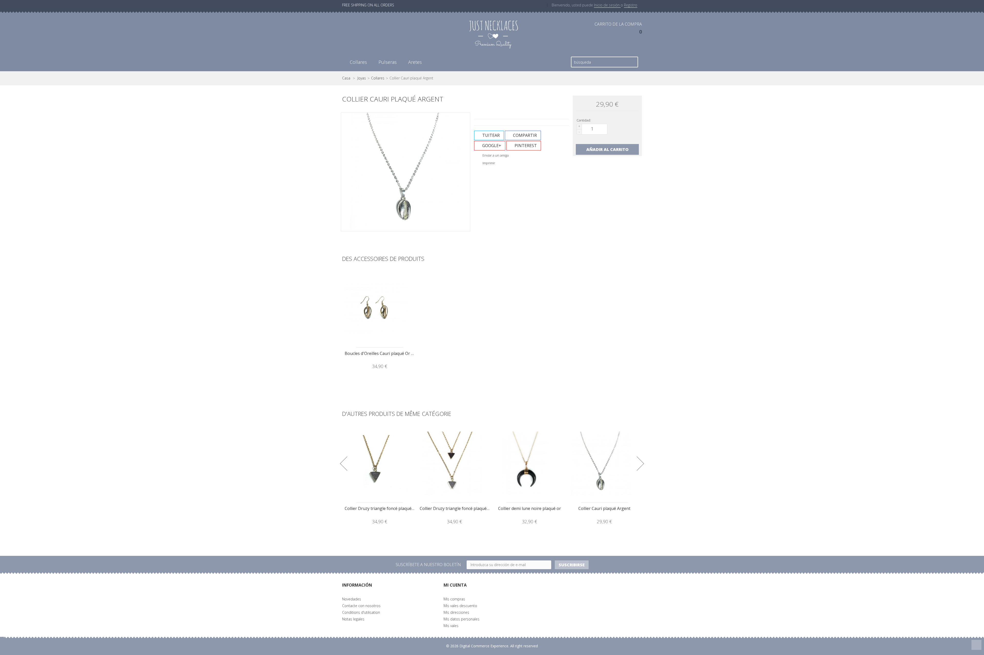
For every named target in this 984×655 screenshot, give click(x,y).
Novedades (351, 599)
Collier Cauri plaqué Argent (604, 508)
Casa (346, 78)
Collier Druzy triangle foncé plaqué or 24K (385, 508)
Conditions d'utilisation (361, 612)
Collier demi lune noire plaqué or (529, 508)
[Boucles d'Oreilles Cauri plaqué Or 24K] (379, 309)
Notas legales (353, 619)
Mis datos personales (461, 619)
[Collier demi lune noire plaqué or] (530, 464)
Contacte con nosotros (361, 605)
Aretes (415, 62)
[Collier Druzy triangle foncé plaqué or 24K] (380, 464)
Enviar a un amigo (495, 155)
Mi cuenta (455, 585)
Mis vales (451, 625)
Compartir (524, 135)
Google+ (491, 145)
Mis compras (454, 599)
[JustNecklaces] (493, 34)
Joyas (361, 78)
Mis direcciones (456, 612)
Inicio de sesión (607, 5)
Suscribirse (572, 565)
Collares (358, 62)
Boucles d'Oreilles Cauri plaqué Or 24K (381, 353)
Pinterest (525, 145)
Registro (630, 5)
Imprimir (488, 163)
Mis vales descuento (460, 605)
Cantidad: (584, 120)
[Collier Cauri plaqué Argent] (605, 464)
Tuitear (490, 135)
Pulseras (387, 62)
